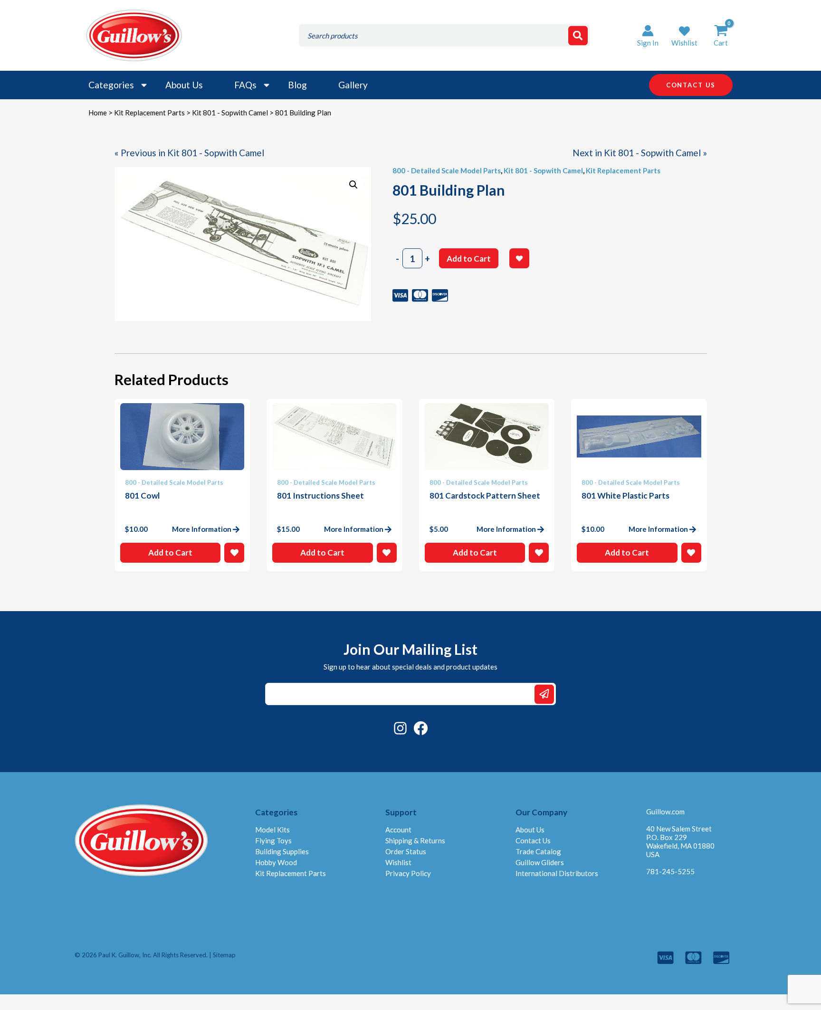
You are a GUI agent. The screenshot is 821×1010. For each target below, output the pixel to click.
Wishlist (398, 862)
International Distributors (557, 873)
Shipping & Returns (415, 840)
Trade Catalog (538, 851)
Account (398, 829)
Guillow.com (665, 811)
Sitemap (224, 955)
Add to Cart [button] (170, 552)
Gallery (353, 84)
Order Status (405, 851)
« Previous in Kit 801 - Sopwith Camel (189, 152)
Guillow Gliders (540, 862)
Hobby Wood (276, 862)
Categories (111, 84)
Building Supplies (282, 851)
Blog (297, 84)
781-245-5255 (670, 871)
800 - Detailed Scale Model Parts (446, 170)
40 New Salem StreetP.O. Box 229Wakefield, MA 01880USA (680, 841)
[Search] (578, 35)
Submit (544, 694)
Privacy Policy (408, 873)
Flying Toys (273, 840)
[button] (684, 35)
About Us (184, 84)
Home (97, 112)
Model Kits (272, 829)
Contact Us (533, 840)
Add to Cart (469, 259)
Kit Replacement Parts (149, 112)
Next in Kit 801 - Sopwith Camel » (640, 152)
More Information (201, 529)
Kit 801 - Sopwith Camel (230, 112)
